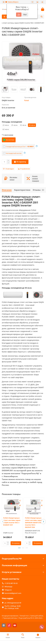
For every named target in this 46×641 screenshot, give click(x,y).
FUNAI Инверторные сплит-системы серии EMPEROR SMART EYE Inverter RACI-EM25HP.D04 (33, 522)
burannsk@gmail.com (13, 593)
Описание (7, 190)
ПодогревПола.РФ (12, 558)
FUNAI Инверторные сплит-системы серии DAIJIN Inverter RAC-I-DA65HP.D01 (11, 521)
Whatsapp (8, 586)
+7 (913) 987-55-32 (11, 583)
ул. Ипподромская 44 (13, 603)
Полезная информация (14, 565)
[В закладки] (20, 500)
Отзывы (38, 190)
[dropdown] (4, 2)
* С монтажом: (7, 135)
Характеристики (22, 190)
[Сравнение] (37, 2)
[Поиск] (41, 17)
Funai (26, 100)
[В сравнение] (20, 505)
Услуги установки (11, 572)
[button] (3, 522)
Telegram (8, 590)
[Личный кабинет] (42, 2)
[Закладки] (32, 2)
